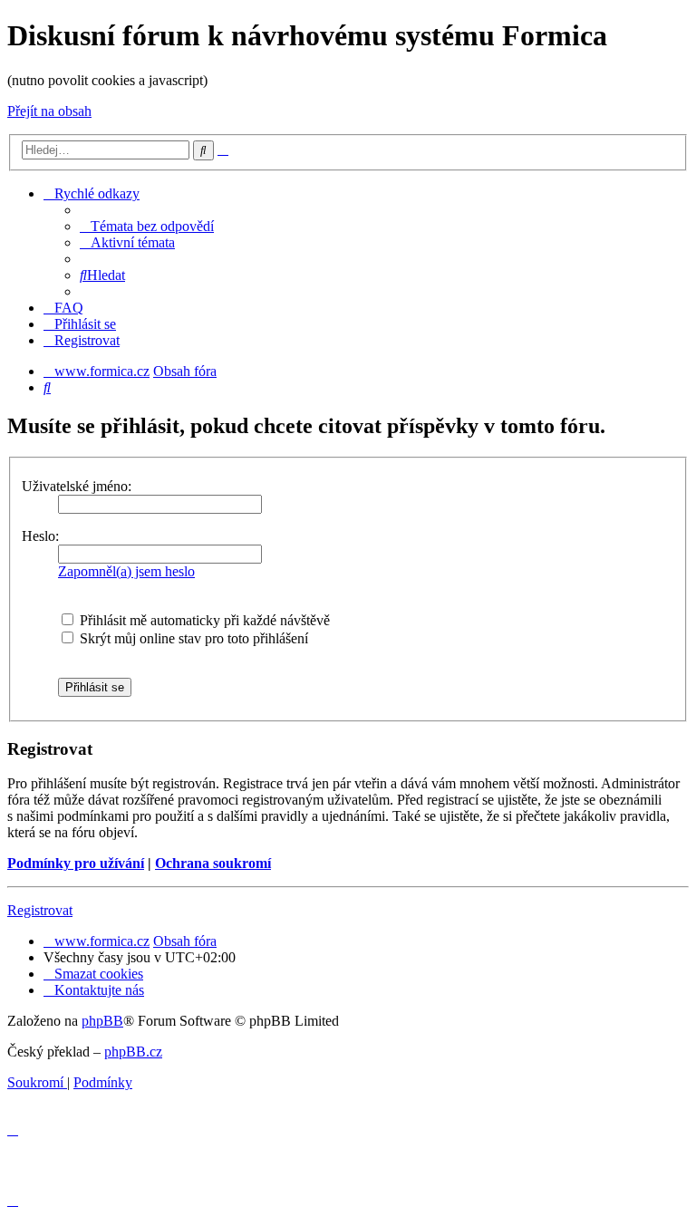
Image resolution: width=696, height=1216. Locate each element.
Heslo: (40, 536)
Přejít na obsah (49, 111)
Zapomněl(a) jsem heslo (126, 571)
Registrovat (39, 910)
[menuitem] (147, 226)
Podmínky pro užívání (75, 863)
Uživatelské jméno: (76, 486)
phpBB (102, 1020)
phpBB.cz (133, 1051)
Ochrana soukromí (213, 863)
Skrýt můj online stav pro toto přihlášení (192, 638)
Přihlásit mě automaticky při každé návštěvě (203, 620)
